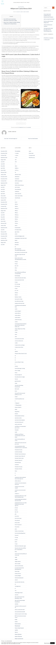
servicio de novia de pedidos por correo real (21, 554)
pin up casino (17, 522)
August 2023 (3, 185)
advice (16, 225)
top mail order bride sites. (19, 581)
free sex (16, 378)
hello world (17, 388)
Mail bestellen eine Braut (19, 415)
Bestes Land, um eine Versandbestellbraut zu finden (20, 258)
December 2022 (4, 202)
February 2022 (3, 223)
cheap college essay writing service (20, 329)
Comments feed (32, 155)
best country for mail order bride (21, 252)
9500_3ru (16, 216)
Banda (16, 240)
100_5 (16, 165)
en (15, 357)
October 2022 (3, 206)
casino (16, 308)
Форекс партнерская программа (19, 639)
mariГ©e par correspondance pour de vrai (20, 427)
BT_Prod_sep (17, 286)
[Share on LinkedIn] (25, 123)
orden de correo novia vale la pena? (20, 491)
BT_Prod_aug (17, 284)
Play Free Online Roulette (33, 138)
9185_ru (16, 204)
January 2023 (3, 199)
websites (16, 603)
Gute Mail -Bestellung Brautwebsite (19, 386)
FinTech (16, 366)
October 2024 (3, 155)
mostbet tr (17, 464)
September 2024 (4, 157)
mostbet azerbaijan (18, 451)
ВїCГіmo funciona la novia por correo (20, 616)
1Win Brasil (17, 176)
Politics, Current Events (19, 531)
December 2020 (4, 233)
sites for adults (17, 563)
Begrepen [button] (52, 643)
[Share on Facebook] (17, 123)
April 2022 (3, 219)
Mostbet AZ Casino (18, 449)
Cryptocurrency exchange (19, 345)
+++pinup (17, 153)
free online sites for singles (20, 376)
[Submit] (53, 8)
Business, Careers (18, 296)
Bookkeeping (17, 275)
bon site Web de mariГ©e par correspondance (20, 273)
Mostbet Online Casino (19, 458)
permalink (29, 127)
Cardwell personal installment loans (20, 306)
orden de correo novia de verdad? (19, 487)
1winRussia (17, 191)
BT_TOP (16, 290)
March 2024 (3, 170)
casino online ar (18, 315)
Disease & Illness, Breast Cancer (21, 353)
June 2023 (3, 189)
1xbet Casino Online (18, 195)
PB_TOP (16, 511)
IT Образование (18, 405)
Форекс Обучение (18, 636)
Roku (16, 551)
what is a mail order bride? (20, 609)
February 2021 (3, 231)
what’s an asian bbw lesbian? (49, 19)
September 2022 (4, 208)
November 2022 (4, 204)
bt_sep (16, 288)
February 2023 (3, 197)
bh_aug (16, 261)
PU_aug (16, 537)
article (16, 233)
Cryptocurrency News (19, 347)
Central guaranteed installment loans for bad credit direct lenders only (20, 325)
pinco (16, 528)
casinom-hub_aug (18, 319)
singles (16, 559)
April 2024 (3, 168)
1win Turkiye (17, 187)
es (15, 359)
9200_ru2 (16, 208)
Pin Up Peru (17, 526)
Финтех (16, 632)
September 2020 (4, 240)
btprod (16, 294)
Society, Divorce (18, 573)
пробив (16, 630)
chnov (16, 334)
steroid (16, 579)
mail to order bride (18, 424)
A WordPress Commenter (48, 37)
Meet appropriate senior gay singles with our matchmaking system (48, 30)
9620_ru (16, 221)
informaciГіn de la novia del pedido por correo (20, 394)
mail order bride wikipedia (20, 420)
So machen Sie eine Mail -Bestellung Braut (19, 568)
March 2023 (3, 195)
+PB (16, 161)
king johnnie (17, 411)
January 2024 (3, 174)
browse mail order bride (19, 279)
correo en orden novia (19, 340)
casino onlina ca (18, 313)
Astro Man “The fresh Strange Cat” (10, 138)
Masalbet (16, 429)
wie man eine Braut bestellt (20, 611)
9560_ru (16, 219)
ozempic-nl (17, 493)
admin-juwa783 (26, 11)
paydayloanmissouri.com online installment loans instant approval (21, 504)
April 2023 (3, 193)
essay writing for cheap (19, 362)
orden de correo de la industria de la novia (20, 483)
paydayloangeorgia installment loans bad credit (20, 500)
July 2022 (2, 212)
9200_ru (16, 206)
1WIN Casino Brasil (18, 180)
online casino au (18, 480)
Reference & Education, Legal (20, 545)
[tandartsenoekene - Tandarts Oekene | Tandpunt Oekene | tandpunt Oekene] (6, 2)
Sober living (17, 571)
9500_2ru (16, 214)
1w (15, 172)
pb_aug (16, 507)
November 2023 (4, 178)
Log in (30, 151)
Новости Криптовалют (19, 627)
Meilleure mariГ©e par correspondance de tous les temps (20, 436)
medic (16, 432)
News (16, 470)
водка (16, 619)
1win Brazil (17, 178)
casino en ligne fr (18, 311)
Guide (16, 383)
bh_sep (16, 263)
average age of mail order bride (21, 238)
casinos (16, 321)
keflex (16, 409)
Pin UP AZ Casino (18, 518)
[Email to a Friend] (21, 123)
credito (16, 342)
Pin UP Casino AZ (18, 524)
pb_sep (16, 509)
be (15, 246)
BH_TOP (16, 265)
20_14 (16, 202)
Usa (15, 590)
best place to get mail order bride (20, 255)
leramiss (16, 413)
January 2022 (3, 225)
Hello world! (47, 39)
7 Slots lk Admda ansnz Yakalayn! (48, 25)
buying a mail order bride (19, 303)
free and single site (18, 374)
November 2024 (4, 153)
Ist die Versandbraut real (19, 398)
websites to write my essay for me (20, 606)
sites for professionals (19, 565)
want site (16, 594)
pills (15, 514)
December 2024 (4, 151)
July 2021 (2, 229)
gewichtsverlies (18, 381)
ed (15, 355)
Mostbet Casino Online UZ (20, 456)
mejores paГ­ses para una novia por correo (20, 443)
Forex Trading (17, 370)
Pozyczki (16, 535)
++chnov (16, 155)
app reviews (17, 231)
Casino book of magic (29, 29)
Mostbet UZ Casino (18, 466)
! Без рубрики (17, 151)
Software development (19, 577)
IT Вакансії (17, 403)
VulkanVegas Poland (18, 592)
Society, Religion (18, 575)
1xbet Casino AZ (18, 193)
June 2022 (3, 214)
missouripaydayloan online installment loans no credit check (21, 447)
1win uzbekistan (18, 189)
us (15, 588)
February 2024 (3, 172)
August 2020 (3, 242)
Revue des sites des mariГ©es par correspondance (20, 549)
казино (16, 621)
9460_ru (16, 212)
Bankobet (17, 242)
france (16, 372)
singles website (18, 561)
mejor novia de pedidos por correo (20, 440)
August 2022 (3, 210)
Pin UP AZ (17, 516)
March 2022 (3, 221)
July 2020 (2, 244)
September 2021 (4, 227)
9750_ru (16, 223)
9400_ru (16, 210)
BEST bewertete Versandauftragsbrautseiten (20, 249)
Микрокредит (17, 625)
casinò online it (17, 317)
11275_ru (16, 170)
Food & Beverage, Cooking (20, 368)
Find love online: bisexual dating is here (48, 22)
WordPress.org (32, 157)
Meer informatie (47, 643)
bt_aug (16, 282)
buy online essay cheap (19, 301)
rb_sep (16, 543)
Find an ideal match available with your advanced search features (48, 15)
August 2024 (3, 159)
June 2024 (3, 163)
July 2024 (2, 161)
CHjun (16, 332)
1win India (17, 182)
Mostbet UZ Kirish (18, 468)
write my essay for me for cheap (21, 613)
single (16, 557)
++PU (16, 157)
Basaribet (17, 244)
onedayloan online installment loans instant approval (20, 478)
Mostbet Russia (18, 462)
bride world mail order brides (20, 277)
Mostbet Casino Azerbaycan (20, 453)
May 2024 (3, 165)
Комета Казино (18, 623)
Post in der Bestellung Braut (20, 533)
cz (15, 349)
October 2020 (3, 238)
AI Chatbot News (18, 229)
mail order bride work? (19, 422)
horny (16, 391)
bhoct (16, 267)
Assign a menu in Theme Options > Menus (21, 2)
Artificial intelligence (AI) (19, 236)
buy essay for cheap (18, 299)
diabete (16, 351)
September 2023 (4, 182)
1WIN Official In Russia (19, 185)
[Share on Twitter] (19, 123)
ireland (16, 396)
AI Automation (17, 227)
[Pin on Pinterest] (23, 123)
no (15, 475)
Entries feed (31, 153)
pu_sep (16, 539)
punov (16, 541)
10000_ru (16, 168)
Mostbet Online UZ (18, 460)
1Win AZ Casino (18, 174)
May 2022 (3, 216)
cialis (16, 336)
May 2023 (3, 191)
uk (15, 584)
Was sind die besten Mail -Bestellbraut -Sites (20, 597)
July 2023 (2, 187)
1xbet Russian (17, 197)
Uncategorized (20, 127)
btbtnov (16, 292)
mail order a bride (18, 417)
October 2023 (3, 180)
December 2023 (4, 176)
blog (16, 270)
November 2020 (4, 236)
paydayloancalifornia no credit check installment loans (20, 496)
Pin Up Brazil (17, 520)
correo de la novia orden (19, 338)
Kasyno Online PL (18, 407)
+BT (16, 159)
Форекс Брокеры (18, 634)
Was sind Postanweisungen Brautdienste (20, 601)
